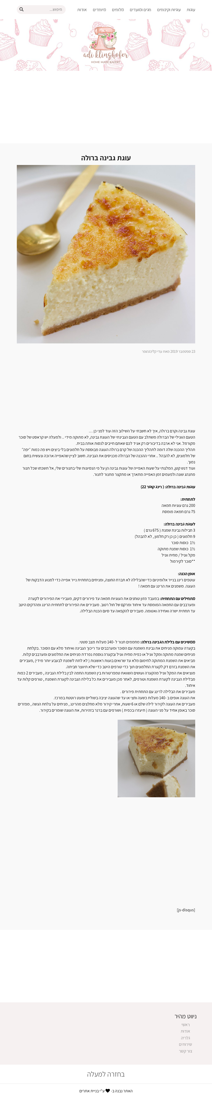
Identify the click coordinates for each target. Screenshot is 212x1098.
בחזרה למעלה (106, 1074)
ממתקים (171, 48)
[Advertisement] (106, 107)
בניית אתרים (89, 1090)
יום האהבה (139, 57)
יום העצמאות (137, 82)
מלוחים (118, 9)
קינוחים (172, 40)
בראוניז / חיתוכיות (163, 23)
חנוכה (143, 40)
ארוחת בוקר (93, 23)
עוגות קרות (183, 82)
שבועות (142, 90)
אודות (82, 9)
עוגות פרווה (183, 57)
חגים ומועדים (140, 9)
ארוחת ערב (94, 31)
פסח (144, 73)
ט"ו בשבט (140, 48)
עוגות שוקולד (181, 65)
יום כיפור (141, 31)
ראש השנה (139, 23)
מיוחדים (99, 9)
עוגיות (173, 31)
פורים (143, 65)
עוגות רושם (183, 73)
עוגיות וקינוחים (169, 9)
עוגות (191, 9)
